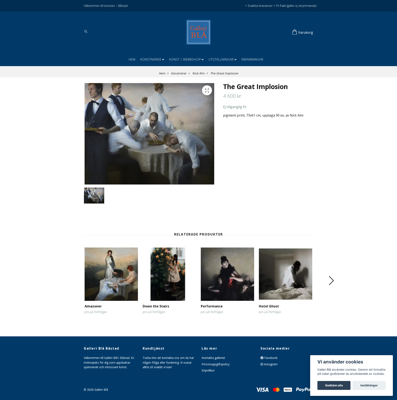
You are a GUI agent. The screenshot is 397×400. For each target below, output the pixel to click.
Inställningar (369, 385)
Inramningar (252, 59)
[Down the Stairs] (169, 274)
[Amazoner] (111, 274)
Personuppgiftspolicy (216, 364)
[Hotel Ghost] (285, 274)
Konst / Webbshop (185, 59)
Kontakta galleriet (213, 358)
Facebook (270, 358)
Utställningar (221, 59)
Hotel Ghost (269, 306)
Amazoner (93, 306)
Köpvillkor (208, 370)
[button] (331, 280)
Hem (132, 59)
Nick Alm (198, 73)
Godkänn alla (334, 385)
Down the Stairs (156, 306)
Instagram (270, 364)
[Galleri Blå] (198, 32)
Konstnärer (150, 59)
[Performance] (227, 274)
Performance (212, 306)
